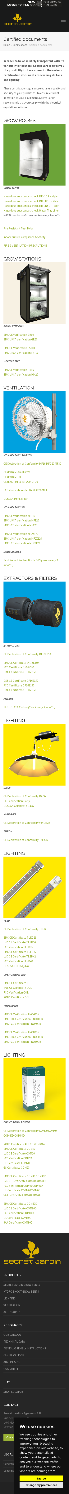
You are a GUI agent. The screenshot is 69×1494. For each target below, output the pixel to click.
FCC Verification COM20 (17, 1158)
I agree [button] (41, 1478)
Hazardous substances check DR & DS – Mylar (30, 196)
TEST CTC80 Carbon (29, 707)
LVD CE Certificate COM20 (19, 1153)
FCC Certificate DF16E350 (18, 667)
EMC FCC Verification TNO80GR (22, 1041)
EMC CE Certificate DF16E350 (21, 663)
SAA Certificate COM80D (18, 1222)
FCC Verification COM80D (18, 1213)
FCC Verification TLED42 (18, 961)
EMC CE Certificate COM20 (19, 1148)
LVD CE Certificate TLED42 (19, 956)
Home (6, 45)
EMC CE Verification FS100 (19, 348)
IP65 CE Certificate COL (17, 988)
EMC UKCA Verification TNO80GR (23, 1037)
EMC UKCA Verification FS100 (20, 353)
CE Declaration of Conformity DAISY (24, 796)
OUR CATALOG (12, 1334)
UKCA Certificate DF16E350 (19, 672)
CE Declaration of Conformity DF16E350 (27, 654)
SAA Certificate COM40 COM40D (22, 1195)
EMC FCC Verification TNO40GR (22, 1024)
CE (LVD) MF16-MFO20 (16, 472)
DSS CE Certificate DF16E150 (20, 680)
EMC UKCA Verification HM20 (20, 374)
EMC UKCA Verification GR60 (20, 339)
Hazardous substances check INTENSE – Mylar (31, 201)
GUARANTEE (11, 1369)
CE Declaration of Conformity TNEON (25, 840)
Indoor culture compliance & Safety (24, 237)
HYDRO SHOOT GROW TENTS (21, 1291)
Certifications (19, 45)
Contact (10, 1437)
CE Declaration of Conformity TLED (24, 929)
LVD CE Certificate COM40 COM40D (24, 1181)
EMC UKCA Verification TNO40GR (23, 1019)
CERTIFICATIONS (13, 1355)
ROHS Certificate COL (16, 997)
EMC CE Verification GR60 (18, 334)
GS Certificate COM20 (16, 1167)
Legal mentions (12, 1470)
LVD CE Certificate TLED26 (19, 942)
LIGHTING (9, 1298)
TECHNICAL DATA (14, 1341)
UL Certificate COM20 (16, 1163)
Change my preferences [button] (41, 1485)
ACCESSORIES (12, 1312)
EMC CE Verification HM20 (18, 370)
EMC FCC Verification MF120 (20, 525)
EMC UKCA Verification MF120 (21, 520)
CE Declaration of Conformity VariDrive (26, 823)
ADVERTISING (11, 1362)
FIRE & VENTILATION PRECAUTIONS (25, 245)
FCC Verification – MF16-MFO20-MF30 (25, 490)
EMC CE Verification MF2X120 (20, 534)
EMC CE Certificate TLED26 (19, 937)
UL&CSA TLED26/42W (16, 966)
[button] (63, 20)
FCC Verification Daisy (16, 801)
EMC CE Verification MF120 (19, 516)
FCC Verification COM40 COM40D (23, 1185)
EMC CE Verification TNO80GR (21, 1032)
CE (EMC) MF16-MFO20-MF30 (20, 482)
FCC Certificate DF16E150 (18, 685)
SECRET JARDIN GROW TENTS (21, 1284)
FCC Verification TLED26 (18, 947)
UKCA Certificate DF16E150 (19, 690)
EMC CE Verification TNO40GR (21, 1014)
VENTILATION (11, 1305)
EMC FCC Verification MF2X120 (21, 543)
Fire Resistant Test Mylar (18, 228)
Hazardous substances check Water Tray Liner (31, 210)
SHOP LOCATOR (13, 1391)
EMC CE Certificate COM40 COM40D (24, 1176)
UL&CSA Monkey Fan (15, 498)
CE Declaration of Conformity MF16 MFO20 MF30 (32, 463)
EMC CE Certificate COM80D (20, 1203)
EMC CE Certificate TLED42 (19, 952)
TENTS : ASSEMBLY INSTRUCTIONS (24, 1348)
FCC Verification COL (16, 992)
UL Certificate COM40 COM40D (21, 1190)
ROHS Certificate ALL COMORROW (24, 1144)
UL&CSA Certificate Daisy (18, 806)
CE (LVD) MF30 (12, 477)
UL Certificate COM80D (17, 1218)
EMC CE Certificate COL (17, 983)
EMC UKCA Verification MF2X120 (22, 538)
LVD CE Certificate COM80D (20, 1208)
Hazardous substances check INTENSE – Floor (31, 206)
